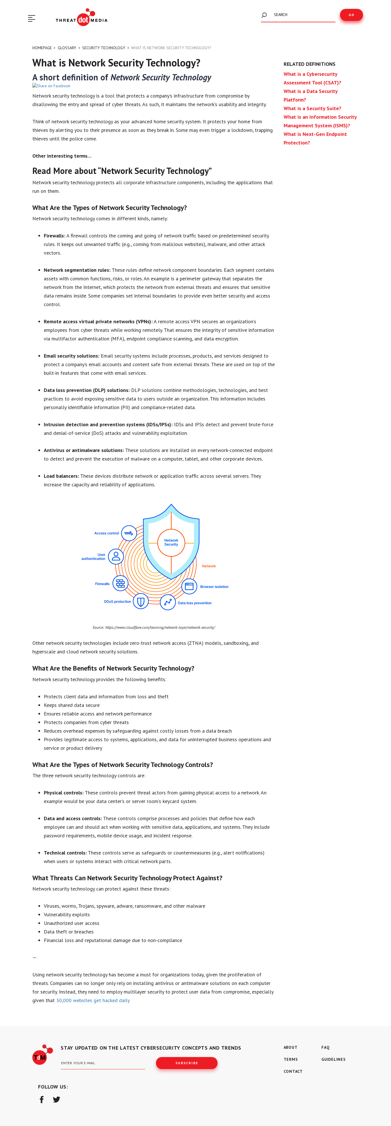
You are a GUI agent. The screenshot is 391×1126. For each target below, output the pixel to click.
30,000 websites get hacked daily (93, 1000)
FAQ (325, 1047)
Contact (293, 1071)
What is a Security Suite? (312, 108)
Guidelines (333, 1059)
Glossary (67, 47)
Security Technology (103, 47)
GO (352, 15)
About (291, 1047)
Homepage (42, 47)
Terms (291, 1059)
